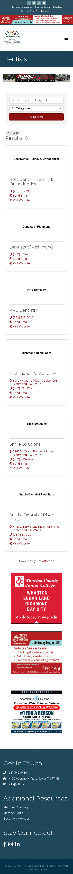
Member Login (42, 7)
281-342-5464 (18, 772)
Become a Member (16, 818)
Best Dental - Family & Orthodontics (32, 181)
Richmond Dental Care (33, 373)
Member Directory (16, 807)
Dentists (12, 133)
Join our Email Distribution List (36, 11)
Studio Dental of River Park (31, 517)
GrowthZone (45, 561)
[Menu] (66, 38)
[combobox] (36, 108)
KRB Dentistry (24, 310)
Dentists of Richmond (31, 247)
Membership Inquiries (21, 7)
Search (38, 116)
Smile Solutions (25, 444)
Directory (57, 7)
